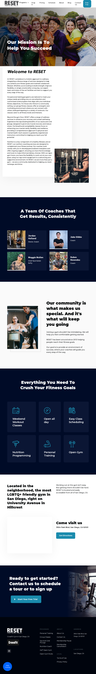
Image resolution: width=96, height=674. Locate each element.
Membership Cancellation (61, 645)
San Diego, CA (79, 653)
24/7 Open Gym (46, 650)
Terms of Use (62, 658)
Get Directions (65, 536)
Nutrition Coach (46, 646)
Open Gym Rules (46, 654)
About (61, 3)
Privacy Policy (62, 662)
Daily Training (7, 666)
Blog (69, 3)
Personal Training (46, 633)
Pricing (42, 3)
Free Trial (86, 4)
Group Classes (45, 637)
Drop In (33, 4)
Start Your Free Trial (28, 599)
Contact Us (78, 4)
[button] (24, 2)
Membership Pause (64, 641)
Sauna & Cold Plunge (45, 642)
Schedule (51, 3)
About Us (60, 633)
